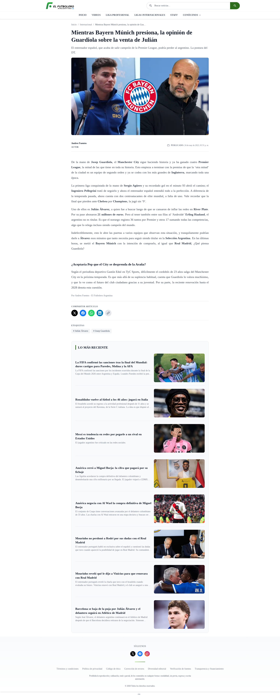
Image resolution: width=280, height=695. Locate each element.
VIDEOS (96, 15)
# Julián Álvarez (80, 331)
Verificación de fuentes (180, 669)
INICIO (83, 15)
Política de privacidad (92, 669)
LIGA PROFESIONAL (117, 15)
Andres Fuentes (79, 143)
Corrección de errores (134, 669)
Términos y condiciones (67, 669)
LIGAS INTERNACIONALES (149, 15)
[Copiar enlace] (108, 313)
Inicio (74, 24)
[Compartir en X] (74, 313)
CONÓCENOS (190, 15)
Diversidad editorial (157, 669)
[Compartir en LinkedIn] (100, 313)
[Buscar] (235, 5)
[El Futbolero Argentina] (60, 5)
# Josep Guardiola (101, 331)
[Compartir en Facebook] (83, 313)
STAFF (174, 15)
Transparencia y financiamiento (209, 669)
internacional (86, 24)
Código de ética (113, 669)
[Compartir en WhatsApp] (91, 313)
